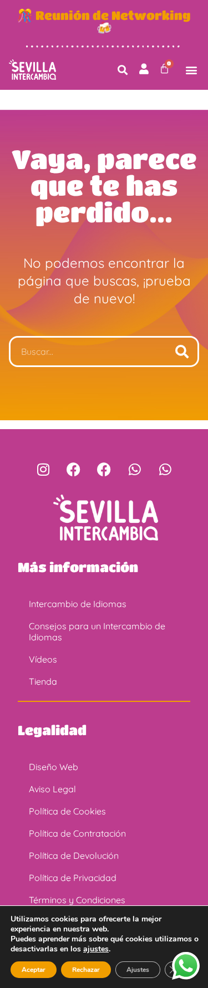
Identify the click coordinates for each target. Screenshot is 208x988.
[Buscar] (181, 351)
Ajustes (137, 969)
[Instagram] (43, 469)
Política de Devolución (74, 855)
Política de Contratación (77, 833)
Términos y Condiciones (77, 899)
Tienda (43, 681)
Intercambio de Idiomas (77, 603)
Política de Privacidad (72, 877)
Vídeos (43, 659)
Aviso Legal (52, 789)
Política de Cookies (67, 811)
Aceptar (33, 969)
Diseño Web (53, 766)
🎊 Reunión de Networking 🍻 (104, 21)
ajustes (96, 949)
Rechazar (86, 969)
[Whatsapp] (135, 469)
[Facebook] (74, 469)
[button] (123, 69)
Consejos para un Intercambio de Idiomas (97, 631)
